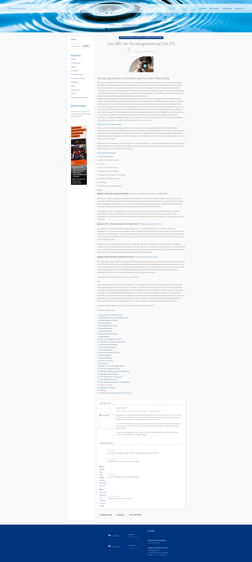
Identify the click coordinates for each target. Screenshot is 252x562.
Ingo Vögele (135, 51)
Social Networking (106, 361)
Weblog (102, 390)
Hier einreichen (76, 116)
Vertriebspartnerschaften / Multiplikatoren (115, 382)
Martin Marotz (131, 545)
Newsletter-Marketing (108, 347)
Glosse (73, 67)
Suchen (73, 39)
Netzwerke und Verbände (109, 344)
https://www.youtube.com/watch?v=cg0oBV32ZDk (149, 194)
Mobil (73, 86)
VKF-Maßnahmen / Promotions (111, 377)
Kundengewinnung (129, 25)
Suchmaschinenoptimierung (110, 369)
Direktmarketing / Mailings (108, 320)
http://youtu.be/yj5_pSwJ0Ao (147, 257)
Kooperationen (104, 336)
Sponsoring (104, 363)
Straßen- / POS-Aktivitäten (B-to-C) (112, 366)
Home (117, 25)
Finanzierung (75, 63)
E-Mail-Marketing (105, 323)
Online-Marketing (106, 350)
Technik (73, 94)
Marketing (74, 82)
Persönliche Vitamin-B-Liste (110, 352)
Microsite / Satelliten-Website (110, 339)
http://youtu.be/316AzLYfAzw (151, 224)
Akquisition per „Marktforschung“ (110, 315)
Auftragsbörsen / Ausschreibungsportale (113, 318)
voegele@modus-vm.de (155, 411)
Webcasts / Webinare (107, 387)
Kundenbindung (76, 74)
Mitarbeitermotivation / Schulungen (112, 342)
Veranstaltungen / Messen (109, 374)
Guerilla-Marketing (105, 331)
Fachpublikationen (105, 328)
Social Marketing (106, 358)
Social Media (75, 90)
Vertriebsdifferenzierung (109, 379)
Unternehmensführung (79, 97)
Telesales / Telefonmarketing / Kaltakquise (114, 371)
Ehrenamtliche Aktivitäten (108, 326)
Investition (75, 71)
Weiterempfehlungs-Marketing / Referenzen (116, 393)
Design (73, 59)
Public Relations (105, 355)
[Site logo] (16, 8)
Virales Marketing (135, 515)
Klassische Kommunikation (108, 334)
